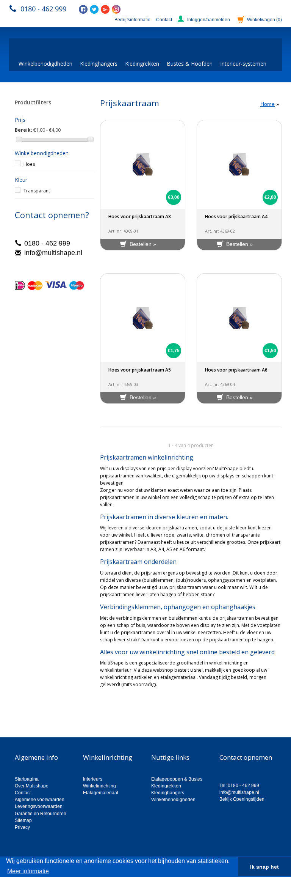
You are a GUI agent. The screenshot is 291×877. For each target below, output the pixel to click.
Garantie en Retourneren (40, 813)
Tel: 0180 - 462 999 (239, 785)
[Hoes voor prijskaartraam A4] (239, 164)
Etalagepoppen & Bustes (176, 779)
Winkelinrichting (99, 786)
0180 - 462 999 (43, 8)
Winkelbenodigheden (173, 799)
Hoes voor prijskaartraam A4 (236, 216)
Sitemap (23, 820)
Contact (164, 19)
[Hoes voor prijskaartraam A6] (239, 318)
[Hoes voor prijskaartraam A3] (142, 164)
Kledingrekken (142, 63)
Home (267, 104)
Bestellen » (143, 244)
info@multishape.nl (53, 253)
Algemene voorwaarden (39, 799)
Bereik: (23, 130)
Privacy (22, 827)
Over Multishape (31, 786)
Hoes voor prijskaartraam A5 (139, 370)
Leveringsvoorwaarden (39, 806)
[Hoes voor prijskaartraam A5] (142, 318)
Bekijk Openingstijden (241, 799)
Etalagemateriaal (100, 792)
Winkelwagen (264, 19)
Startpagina (27, 779)
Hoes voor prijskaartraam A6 (236, 370)
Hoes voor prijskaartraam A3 (139, 216)
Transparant (36, 190)
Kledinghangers (98, 63)
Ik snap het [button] (264, 867)
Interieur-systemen (243, 63)
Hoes (29, 164)
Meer (105, 697)
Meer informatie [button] (28, 871)
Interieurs (92, 779)
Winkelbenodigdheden (45, 63)
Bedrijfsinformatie (132, 19)
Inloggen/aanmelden (208, 19)
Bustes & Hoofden (190, 63)
